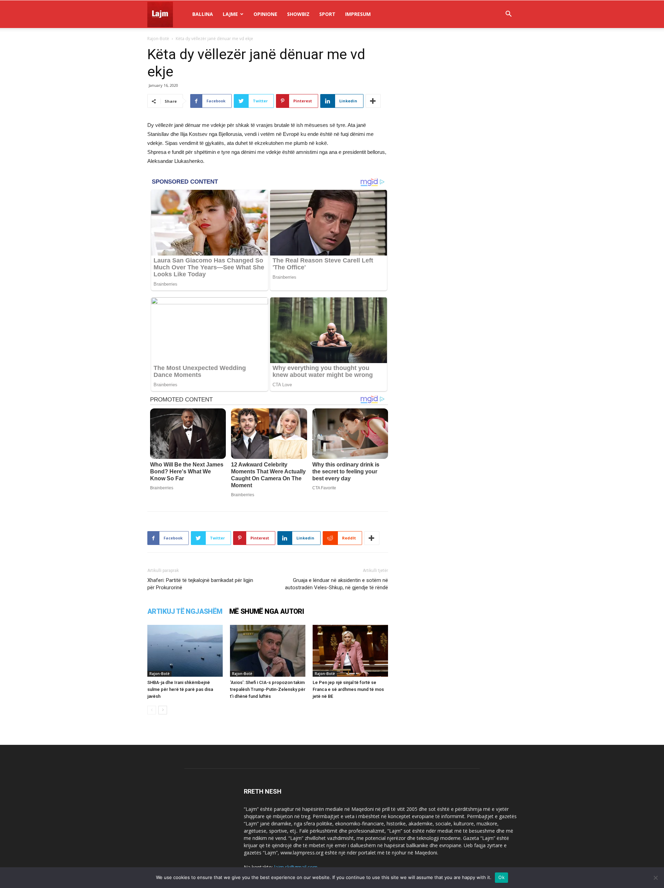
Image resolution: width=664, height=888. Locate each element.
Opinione (265, 14)
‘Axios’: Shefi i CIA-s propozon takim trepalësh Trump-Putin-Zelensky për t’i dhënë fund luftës (267, 689)
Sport (327, 14)
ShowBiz (298, 14)
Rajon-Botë (158, 38)
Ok (501, 877)
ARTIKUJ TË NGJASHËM (184, 611)
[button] (508, 14)
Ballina (202, 14)
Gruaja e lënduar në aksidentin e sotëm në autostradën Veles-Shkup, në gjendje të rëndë (336, 584)
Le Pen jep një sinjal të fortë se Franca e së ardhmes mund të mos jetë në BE (348, 689)
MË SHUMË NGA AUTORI (266, 611)
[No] (655, 877)
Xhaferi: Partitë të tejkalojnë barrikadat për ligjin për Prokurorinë (200, 584)
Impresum (358, 14)
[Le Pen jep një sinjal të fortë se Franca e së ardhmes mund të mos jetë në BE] (350, 651)
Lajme (230, 14)
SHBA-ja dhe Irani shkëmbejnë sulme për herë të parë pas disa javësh (180, 689)
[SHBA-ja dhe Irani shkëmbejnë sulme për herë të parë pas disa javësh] (185, 651)
